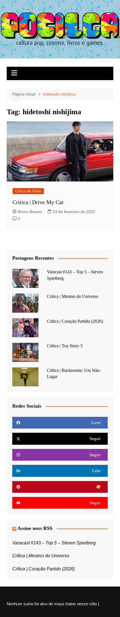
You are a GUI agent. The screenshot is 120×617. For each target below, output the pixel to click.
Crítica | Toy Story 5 (65, 345)
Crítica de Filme (28, 191)
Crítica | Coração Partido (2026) (75, 321)
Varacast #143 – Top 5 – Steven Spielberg (54, 543)
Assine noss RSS (34, 528)
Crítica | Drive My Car (38, 202)
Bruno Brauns (30, 211)
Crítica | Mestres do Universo (72, 296)
